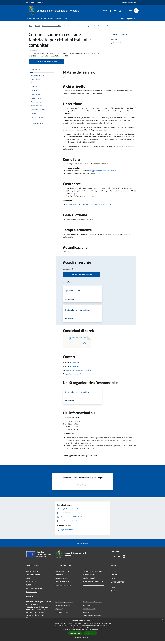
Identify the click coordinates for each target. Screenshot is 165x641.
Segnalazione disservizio (62, 605)
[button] (82, 637)
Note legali (86, 612)
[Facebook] (110, 10)
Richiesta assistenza (61, 612)
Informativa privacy (89, 609)
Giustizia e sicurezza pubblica (51, 26)
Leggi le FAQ (59, 609)
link (101, 629)
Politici (28, 585)
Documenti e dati (31, 592)
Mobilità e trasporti (89, 578)
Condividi (114, 35)
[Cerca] (136, 10)
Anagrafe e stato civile (62, 571)
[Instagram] (119, 10)
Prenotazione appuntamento (64, 602)
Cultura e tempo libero (62, 581)
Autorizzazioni (59, 574)
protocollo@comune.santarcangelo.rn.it (79, 370)
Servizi (37, 26)
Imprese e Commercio (90, 574)
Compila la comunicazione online (46, 61)
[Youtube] (114, 10)
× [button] (163, 620)
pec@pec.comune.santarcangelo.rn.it (102, 170)
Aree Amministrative (33, 574)
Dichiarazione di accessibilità (92, 615)
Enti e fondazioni (31, 581)
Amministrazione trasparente (92, 602)
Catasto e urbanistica (61, 578)
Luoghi (113, 587)
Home (30, 26)
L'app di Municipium (82, 543)
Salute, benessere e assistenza (93, 581)
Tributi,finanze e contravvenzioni (93, 585)
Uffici (28, 578)
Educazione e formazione (63, 585)
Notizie (113, 571)
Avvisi (113, 578)
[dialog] (82, 629)
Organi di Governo (32, 571)
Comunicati (114, 574)
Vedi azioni (124, 35)
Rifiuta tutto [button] (90, 633)
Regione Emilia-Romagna (34, 2)
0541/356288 (74, 362)
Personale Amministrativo (34, 588)
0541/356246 (74, 366)
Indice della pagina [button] (36, 69)
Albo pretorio (87, 605)
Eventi (113, 591)
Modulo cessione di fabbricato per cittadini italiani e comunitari (88, 204)
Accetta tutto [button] (75, 633)
